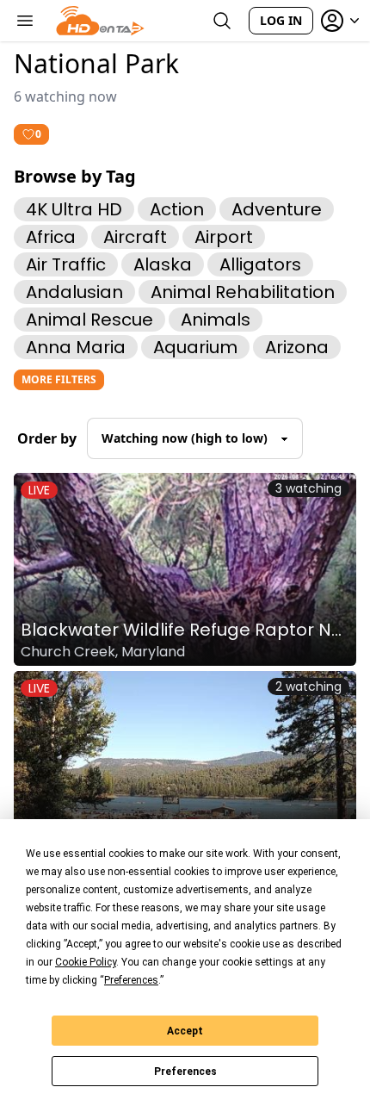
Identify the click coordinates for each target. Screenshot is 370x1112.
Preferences (185, 1071)
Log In (281, 20)
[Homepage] (100, 20)
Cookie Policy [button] (85, 962)
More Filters (59, 379)
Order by (47, 438)
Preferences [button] (131, 980)
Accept (185, 1031)
